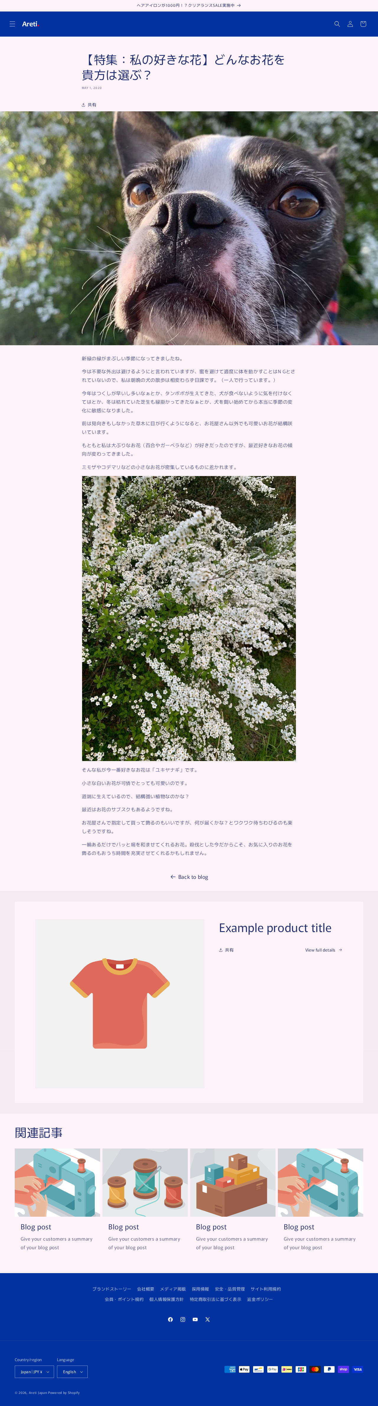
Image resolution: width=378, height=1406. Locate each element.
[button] (12, 23)
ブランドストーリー (111, 1289)
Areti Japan (38, 1392)
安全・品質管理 (230, 1289)
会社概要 (145, 1289)
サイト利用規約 (266, 1289)
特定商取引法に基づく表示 (216, 1299)
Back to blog (193, 876)
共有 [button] (92, 104)
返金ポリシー (260, 1299)
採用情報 (200, 1289)
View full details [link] (320, 950)
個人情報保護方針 (166, 1299)
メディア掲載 (173, 1289)
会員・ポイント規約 (124, 1299)
